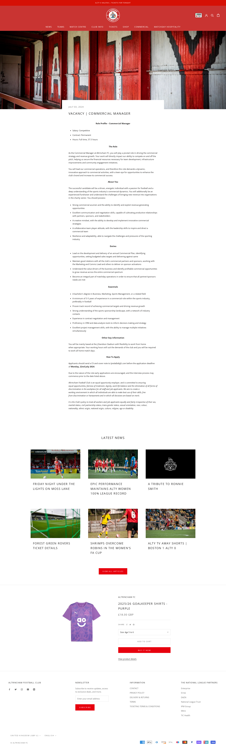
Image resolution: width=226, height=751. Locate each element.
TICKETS (113, 26)
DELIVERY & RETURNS (139, 697)
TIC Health (185, 715)
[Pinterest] (133, 624)
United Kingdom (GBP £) (24, 735)
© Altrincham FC (19, 743)
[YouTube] (28, 689)
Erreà (183, 692)
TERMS (133, 701)
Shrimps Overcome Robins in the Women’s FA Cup (111, 548)
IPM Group (186, 706)
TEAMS (60, 26)
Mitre (183, 710)
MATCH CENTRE (78, 26)
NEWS (49, 26)
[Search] (212, 15)
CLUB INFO (97, 26)
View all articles (113, 571)
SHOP (126, 26)
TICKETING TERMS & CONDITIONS (145, 706)
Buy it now (144, 650)
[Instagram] (22, 689)
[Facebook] (127, 624)
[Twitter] (130, 624)
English (49, 735)
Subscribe (85, 707)
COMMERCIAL (141, 26)
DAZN (183, 697)
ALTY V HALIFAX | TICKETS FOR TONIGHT (113, 3)
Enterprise (185, 688)
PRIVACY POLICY (137, 692)
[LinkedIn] (34, 689)
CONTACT (134, 688)
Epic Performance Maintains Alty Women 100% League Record (111, 488)
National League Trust (191, 701)
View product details (127, 659)
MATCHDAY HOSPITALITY (167, 26)
